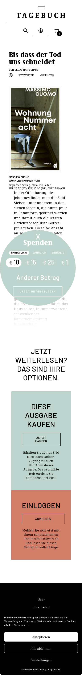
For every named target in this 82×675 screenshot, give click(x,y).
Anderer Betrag (38, 277)
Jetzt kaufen (41, 439)
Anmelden (43, 519)
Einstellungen (41, 660)
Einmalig (58, 252)
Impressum (54, 669)
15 (31, 262)
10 (14, 262)
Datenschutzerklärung (33, 669)
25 (48, 262)
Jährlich (39, 252)
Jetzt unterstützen (38, 291)
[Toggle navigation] (41, 8)
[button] (56, 30)
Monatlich (19, 252)
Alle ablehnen (41, 648)
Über (41, 599)
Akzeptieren (41, 637)
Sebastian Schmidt (27, 69)
